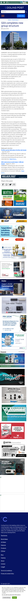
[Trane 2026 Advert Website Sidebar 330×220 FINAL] (12, 233)
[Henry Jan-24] (14, 251)
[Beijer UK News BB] (14, 176)
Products (3, 548)
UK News (3, 542)
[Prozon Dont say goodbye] (14, 323)
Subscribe (21, 16)
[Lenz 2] (12, 484)
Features (3, 545)
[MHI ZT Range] (14, 305)
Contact (3, 564)
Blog (2, 555)
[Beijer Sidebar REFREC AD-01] (14, 198)
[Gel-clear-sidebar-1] (14, 449)
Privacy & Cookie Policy (7, 573)
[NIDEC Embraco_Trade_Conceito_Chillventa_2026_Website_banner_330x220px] (12, 377)
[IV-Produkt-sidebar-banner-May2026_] (12, 269)
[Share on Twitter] (10, 184)
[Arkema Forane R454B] (14, 341)
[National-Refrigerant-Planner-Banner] (14, 2)
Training (3, 558)
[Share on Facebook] (3, 184)
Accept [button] (14, 597)
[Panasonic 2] (12, 359)
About (2, 561)
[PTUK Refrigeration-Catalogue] (12, 431)
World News (15, 19)
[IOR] (12, 502)
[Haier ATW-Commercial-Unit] (12, 287)
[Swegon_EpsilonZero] (14, 395)
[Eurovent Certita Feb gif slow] (14, 413)
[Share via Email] (14, 184)
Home (9, 19)
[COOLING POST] (12, 467)
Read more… (13, 159)
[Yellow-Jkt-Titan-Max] (13, 216)
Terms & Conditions (6, 570)
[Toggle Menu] (2, 16)
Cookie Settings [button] (6, 597)
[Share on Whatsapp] (6, 184)
